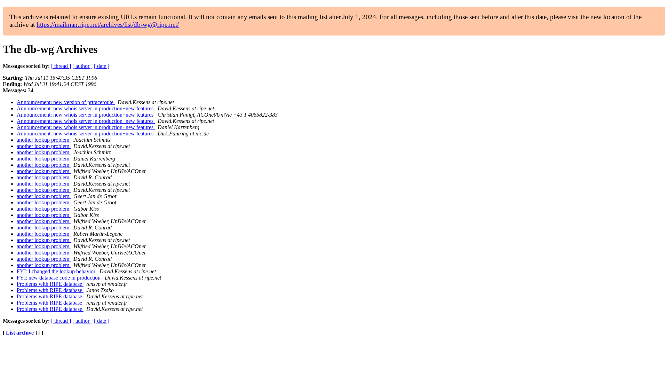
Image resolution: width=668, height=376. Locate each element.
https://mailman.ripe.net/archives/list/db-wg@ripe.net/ (108, 24)
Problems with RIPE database (50, 284)
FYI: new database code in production (59, 278)
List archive (20, 333)
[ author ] (82, 66)
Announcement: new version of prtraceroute (66, 102)
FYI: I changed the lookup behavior (57, 271)
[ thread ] (61, 66)
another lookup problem (44, 140)
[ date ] (101, 66)
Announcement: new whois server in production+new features (86, 108)
